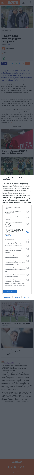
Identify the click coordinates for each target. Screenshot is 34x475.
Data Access (17, 297)
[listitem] (17, 208)
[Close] (30, 178)
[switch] (27, 212)
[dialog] (17, 237)
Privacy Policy (26, 297)
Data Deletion (7, 297)
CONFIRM (10, 291)
